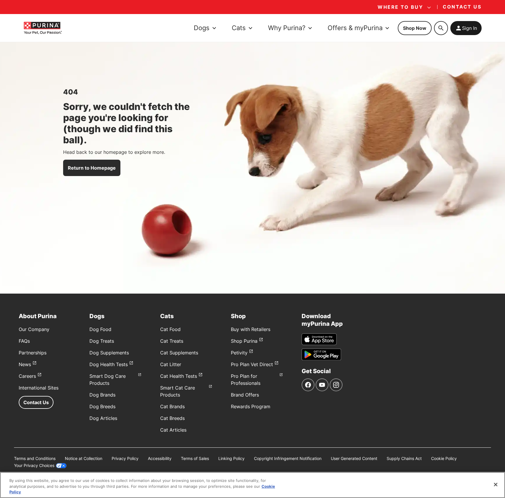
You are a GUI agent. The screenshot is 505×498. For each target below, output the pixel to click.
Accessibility (160, 458)
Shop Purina (244, 341)
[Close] (495, 484)
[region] (252, 485)
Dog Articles (103, 418)
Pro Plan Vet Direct (252, 364)
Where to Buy (400, 7)
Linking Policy (231, 458)
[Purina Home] (42, 28)
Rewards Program (250, 406)
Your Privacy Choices (34, 465)
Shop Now (414, 28)
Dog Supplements (109, 353)
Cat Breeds (172, 418)
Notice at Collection (83, 458)
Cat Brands (172, 406)
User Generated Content (354, 458)
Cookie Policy (444, 458)
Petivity (239, 353)
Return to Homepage (92, 168)
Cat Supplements (179, 353)
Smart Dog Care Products (107, 379)
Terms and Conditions (35, 458)
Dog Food (100, 329)
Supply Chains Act (404, 458)
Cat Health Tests (178, 376)
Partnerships (32, 353)
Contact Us (36, 402)
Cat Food (170, 329)
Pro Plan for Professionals (245, 379)
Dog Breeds (102, 406)
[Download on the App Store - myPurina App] (319, 339)
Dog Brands (102, 395)
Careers (27, 376)
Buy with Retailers (250, 329)
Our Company (34, 329)
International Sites (38, 388)
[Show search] (441, 28)
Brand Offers (245, 395)
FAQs (24, 341)
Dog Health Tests (108, 364)
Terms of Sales (195, 458)
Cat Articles (173, 430)
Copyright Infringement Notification (287, 458)
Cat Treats (171, 341)
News (25, 364)
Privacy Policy (125, 458)
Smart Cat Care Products (177, 391)
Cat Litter (170, 364)
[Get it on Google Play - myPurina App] (321, 354)
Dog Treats (101, 341)
